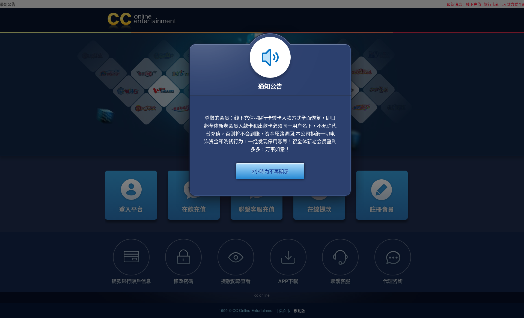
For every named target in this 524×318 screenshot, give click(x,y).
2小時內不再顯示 (270, 171)
